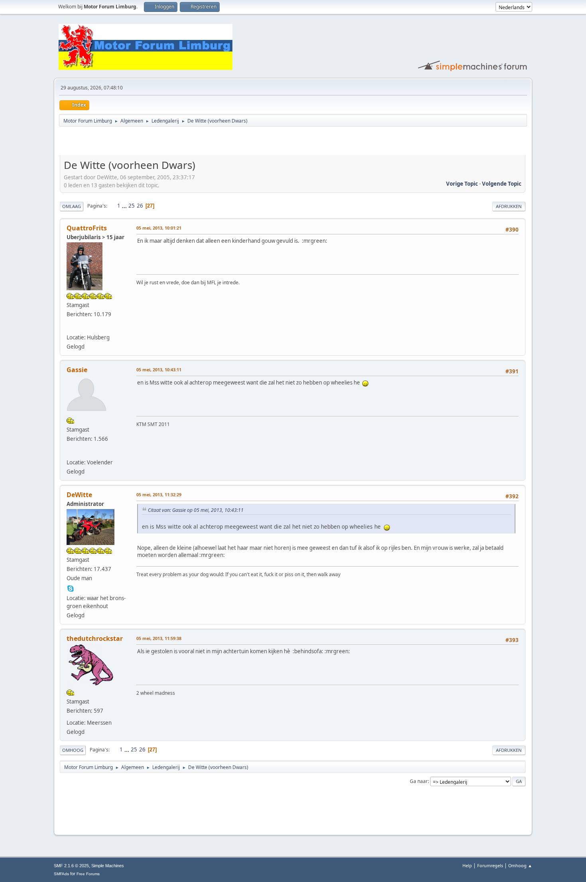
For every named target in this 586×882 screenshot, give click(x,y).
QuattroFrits (87, 228)
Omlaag (71, 206)
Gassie (77, 369)
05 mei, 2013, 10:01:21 (158, 228)
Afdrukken (509, 206)
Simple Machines (107, 865)
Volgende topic (501, 183)
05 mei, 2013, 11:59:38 (158, 638)
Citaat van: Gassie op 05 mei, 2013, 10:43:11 (196, 510)
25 (131, 205)
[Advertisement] (153, 142)
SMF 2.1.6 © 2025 (71, 865)
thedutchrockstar (95, 638)
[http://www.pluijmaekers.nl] (70, 327)
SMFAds (61, 874)
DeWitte (79, 494)
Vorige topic (462, 183)
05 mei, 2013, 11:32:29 (158, 494)
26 (140, 205)
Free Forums (88, 874)
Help (467, 865)
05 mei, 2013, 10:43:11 (158, 370)
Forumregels (490, 865)
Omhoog (72, 750)
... (125, 205)
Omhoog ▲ (520, 865)
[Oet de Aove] (70, 451)
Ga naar (419, 781)
